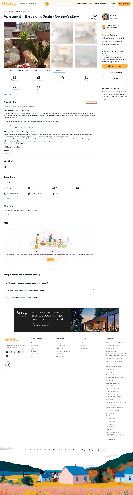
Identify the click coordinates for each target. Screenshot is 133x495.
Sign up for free (124, 3)
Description (23, 70)
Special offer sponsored (113, 405)
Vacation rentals (110, 348)
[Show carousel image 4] (86, 56)
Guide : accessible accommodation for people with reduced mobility (117, 355)
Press (32, 356)
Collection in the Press (112, 394)
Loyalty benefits (110, 439)
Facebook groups (111, 369)
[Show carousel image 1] (62, 33)
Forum (83, 345)
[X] (22, 352)
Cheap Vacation (111, 375)
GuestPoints (59, 348)
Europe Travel (110, 380)
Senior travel (109, 429)
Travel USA (109, 372)
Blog (31, 348)
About (32, 343)
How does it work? (100, 3)
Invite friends (59, 356)
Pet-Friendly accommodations (115, 377)
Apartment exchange (112, 432)
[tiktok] (14, 352)
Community (34, 354)
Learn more (105, 55)
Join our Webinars (111, 351)
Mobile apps (34, 351)
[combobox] (33, 3)
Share (116, 79)
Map (48, 70)
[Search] (47, 4)
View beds (7, 95)
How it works (110, 413)
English (32, 106)
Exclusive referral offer (112, 345)
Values (57, 343)
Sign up (50, 259)
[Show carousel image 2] (86, 33)
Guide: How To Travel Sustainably (116, 343)
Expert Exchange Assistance (114, 407)
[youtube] (7, 356)
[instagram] (10, 352)
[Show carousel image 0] (27, 45)
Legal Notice (73, 450)
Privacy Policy (52, 450)
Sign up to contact (114, 66)
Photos (9, 70)
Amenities (37, 70)
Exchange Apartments (112, 383)
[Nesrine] (106, 17)
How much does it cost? (84, 3)
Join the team (34, 345)
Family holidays (110, 427)
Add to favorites (116, 72)
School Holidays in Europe (114, 358)
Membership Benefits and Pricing (116, 402)
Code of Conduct (40, 450)
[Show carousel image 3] (62, 56)
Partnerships (109, 424)
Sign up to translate (91, 102)
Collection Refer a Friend (113, 397)
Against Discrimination (112, 364)
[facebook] (7, 352)
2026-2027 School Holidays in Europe (115, 436)
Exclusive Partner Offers (113, 410)
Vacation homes (110, 386)
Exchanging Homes (112, 391)
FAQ (82, 343)
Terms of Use (29, 450)
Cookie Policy (63, 450)
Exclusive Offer (110, 418)
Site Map (82, 450)
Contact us (84, 348)
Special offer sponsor (112, 388)
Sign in (113, 3)
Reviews (59, 70)
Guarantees (59, 354)
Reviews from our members (114, 361)
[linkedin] (18, 352)
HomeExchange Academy (114, 366)
